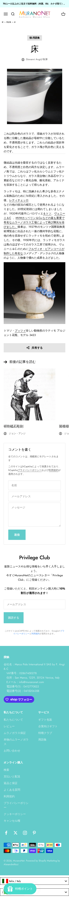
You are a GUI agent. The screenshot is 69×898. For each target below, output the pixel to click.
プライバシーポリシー (30, 470)
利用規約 (53, 470)
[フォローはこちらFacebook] (6, 832)
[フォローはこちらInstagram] (24, 832)
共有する (37, 348)
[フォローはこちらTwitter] (15, 832)
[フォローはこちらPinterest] (34, 832)
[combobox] (34, 881)
